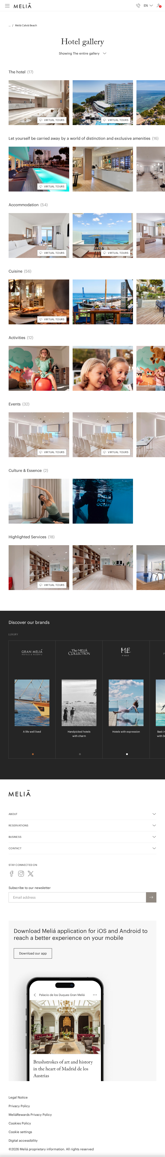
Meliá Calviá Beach (26, 25)
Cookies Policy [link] (20, 1123)
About (13, 814)
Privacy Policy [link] (19, 1106)
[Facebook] (12, 874)
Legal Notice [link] (18, 1097)
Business (15, 836)
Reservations (19, 825)
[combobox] (148, 5)
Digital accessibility (23, 1140)
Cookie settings (20, 1132)
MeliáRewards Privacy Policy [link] (30, 1115)
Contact (15, 848)
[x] (31, 874)
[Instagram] (21, 874)
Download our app (33, 953)
